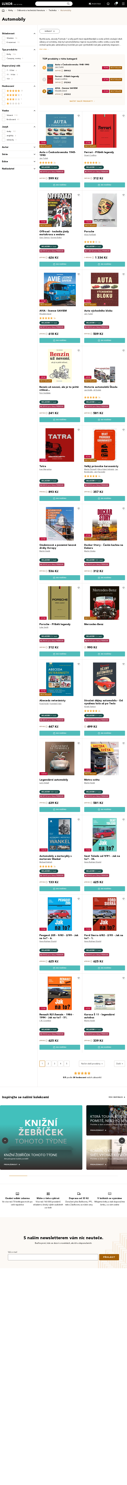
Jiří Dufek (97, 390)
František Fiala (55, 704)
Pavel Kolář (44, 704)
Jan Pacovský (99, 472)
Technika (53, 10)
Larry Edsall (44, 783)
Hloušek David (61, 91)
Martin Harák (44, 551)
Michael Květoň (45, 862)
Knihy (10, 10)
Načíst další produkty (81, 101)
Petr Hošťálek (44, 393)
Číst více (43, 49)
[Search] (68, 3)
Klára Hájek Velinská (105, 469)
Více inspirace (116, 1097)
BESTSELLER (116, 68)
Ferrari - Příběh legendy (67, 76)
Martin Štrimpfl (90, 469)
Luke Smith (43, 627)
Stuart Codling (61, 79)
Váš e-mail (12, 1252)
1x (55, 162)
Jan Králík (88, 390)
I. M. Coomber (45, 1021)
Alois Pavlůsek (90, 235)
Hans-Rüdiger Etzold (92, 862)
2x (99, 476)
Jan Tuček (59, 67)
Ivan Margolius (45, 469)
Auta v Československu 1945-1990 (72, 64)
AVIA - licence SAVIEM (66, 88)
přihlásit (109, 1257)
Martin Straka (89, 551)
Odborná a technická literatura (31, 10)
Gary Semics (44, 238)
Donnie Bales (56, 238)
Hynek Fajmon (90, 707)
